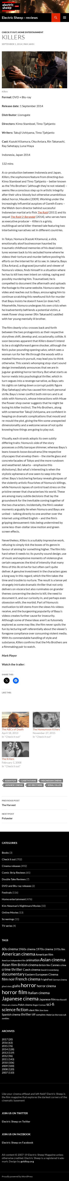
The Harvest (11, 803)
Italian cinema (39, 993)
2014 (8, 1049)
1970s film (59, 949)
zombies (5, 1018)
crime (63, 965)
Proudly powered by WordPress (17, 1176)
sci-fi (50, 1004)
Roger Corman (39, 1005)
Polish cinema (25, 1004)
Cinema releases (11, 865)
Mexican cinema (9, 1005)
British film (44, 965)
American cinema (18, 953)
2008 (8, 1069)
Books (5, 852)
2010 (8, 1062)
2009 (8, 1065)
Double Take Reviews (14, 879)
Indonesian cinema (51, 780)
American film (44, 954)
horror (28, 985)
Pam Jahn (29, 44)
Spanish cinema (11, 1014)
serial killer (54, 785)
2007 (8, 1072)
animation (33, 960)
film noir (8, 979)
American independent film (14, 960)
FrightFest (46, 979)
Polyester (8, 816)
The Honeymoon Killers (46, 729)
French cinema (27, 979)
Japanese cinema (14, 785)
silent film (34, 1010)
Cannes (55, 965)
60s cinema (10, 949)
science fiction (15, 1009)
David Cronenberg (50, 969)
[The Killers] (15, 749)
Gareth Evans (28, 780)
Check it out (9, 32)
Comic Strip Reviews (13, 872)
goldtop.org (27, 1161)
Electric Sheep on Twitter (16, 1121)
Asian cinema (52, 959)
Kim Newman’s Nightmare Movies (21, 905)
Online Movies (10, 912)
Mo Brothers (35, 785)
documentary (13, 974)
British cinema (28, 965)
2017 (7, 1039)
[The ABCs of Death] (15, 719)
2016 (7, 1042)
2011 (8, 1059)
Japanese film (47, 999)
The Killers (8, 758)
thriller (26, 1014)
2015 (7, 1046)
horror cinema (46, 986)
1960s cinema (27, 949)
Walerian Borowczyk (56, 1014)
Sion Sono (44, 1010)
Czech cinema (31, 969)
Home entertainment (30, 32)
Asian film (10, 780)
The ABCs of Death (13, 729)
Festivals (7, 892)
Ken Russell (61, 999)
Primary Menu (64, 17)
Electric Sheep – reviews (20, 18)
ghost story (7, 986)
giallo (16, 986)
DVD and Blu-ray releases (16, 885)
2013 (8, 1052)
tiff (33, 1014)
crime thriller (12, 969)
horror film (14, 992)
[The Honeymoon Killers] (46, 719)
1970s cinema (44, 949)
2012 (7, 1055)
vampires (41, 1014)
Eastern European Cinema (41, 974)
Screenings (8, 919)
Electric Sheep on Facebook (17, 1142)
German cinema (60, 979)
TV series (7, 925)
